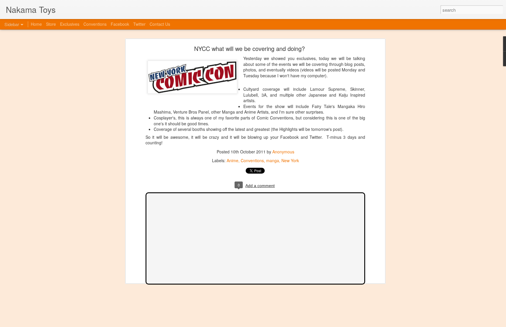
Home (36, 24)
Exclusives (69, 24)
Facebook (120, 24)
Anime (232, 160)
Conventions (252, 160)
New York (290, 160)
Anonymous (283, 152)
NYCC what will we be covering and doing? (249, 48)
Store (51, 24)
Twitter (139, 24)
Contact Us (160, 24)
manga (272, 160)
